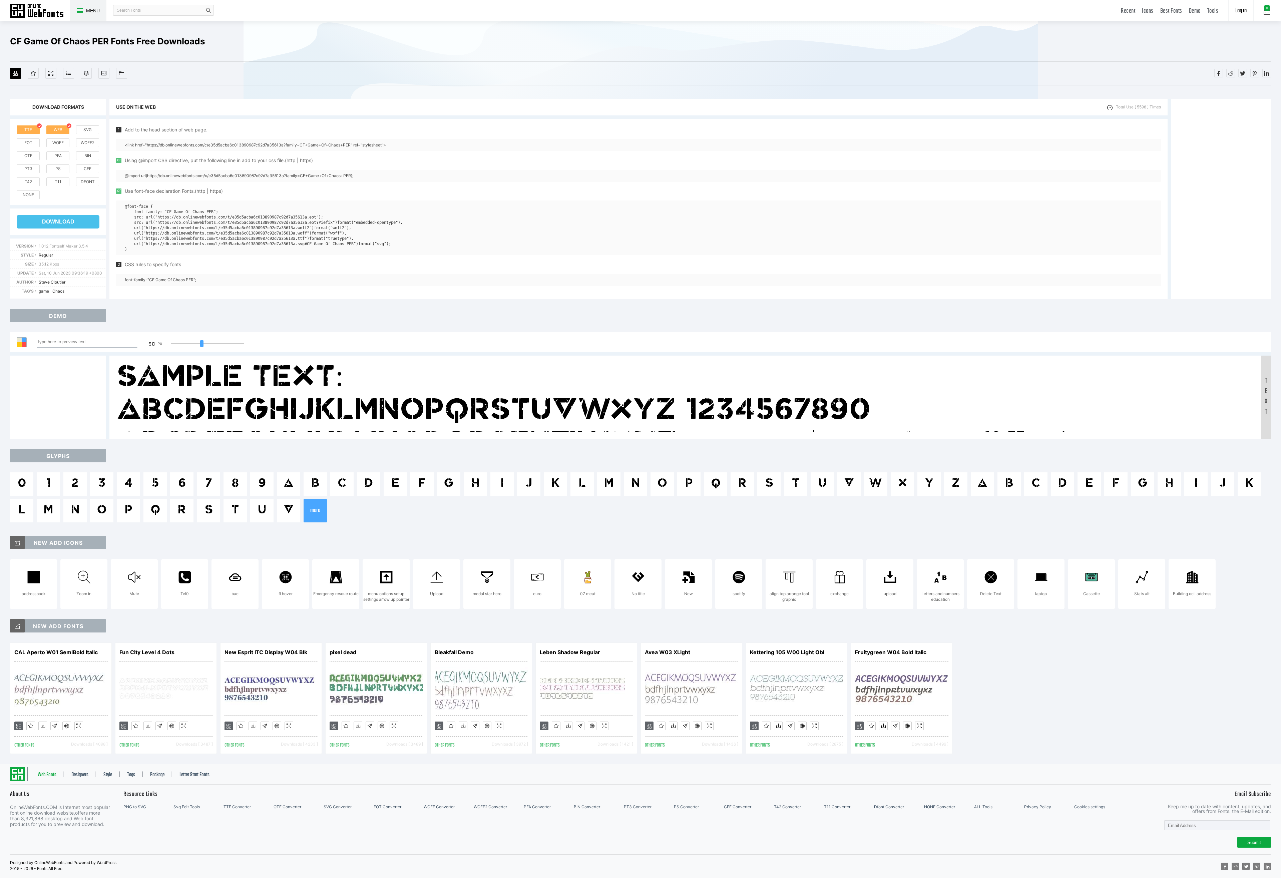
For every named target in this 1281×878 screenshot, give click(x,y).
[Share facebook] (1218, 73)
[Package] (86, 73)
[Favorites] (33, 73)
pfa (58, 155)
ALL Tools (983, 806)
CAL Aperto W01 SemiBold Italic (56, 652)
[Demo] (50, 73)
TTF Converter (237, 806)
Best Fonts (1171, 11)
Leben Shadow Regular (570, 652)
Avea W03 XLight (667, 652)
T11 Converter (837, 806)
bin (87, 155)
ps (58, 168)
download (58, 222)
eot (28, 142)
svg (87, 129)
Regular (46, 255)
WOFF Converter (439, 806)
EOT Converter (387, 806)
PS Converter (686, 806)
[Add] (15, 73)
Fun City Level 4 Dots (146, 652)
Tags (131, 775)
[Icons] (103, 73)
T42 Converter (787, 806)
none (28, 194)
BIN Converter (587, 806)
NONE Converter (939, 806)
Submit (1254, 842)
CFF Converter (737, 806)
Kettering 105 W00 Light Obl (787, 652)
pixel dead (343, 652)
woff (58, 142)
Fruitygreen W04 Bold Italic (890, 652)
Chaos (58, 291)
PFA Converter (537, 806)
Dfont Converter (889, 806)
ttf (28, 129)
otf (28, 155)
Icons (1148, 11)
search (208, 10)
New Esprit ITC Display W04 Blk (266, 652)
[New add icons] (17, 542)
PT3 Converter (638, 806)
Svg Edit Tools (186, 806)
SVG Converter (338, 806)
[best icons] (17, 625)
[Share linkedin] (1266, 73)
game (44, 291)
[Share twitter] (1242, 73)
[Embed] (66, 726)
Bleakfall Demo (454, 652)
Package (157, 775)
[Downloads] (42, 726)
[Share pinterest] (1254, 73)
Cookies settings (1089, 806)
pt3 (28, 168)
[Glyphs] (68, 73)
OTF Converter (287, 806)
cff (87, 168)
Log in (1241, 11)
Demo (1195, 11)
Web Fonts (47, 775)
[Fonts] (121, 73)
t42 (28, 181)
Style (107, 775)
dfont (88, 181)
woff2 (87, 142)
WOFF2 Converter (490, 806)
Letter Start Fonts (194, 775)
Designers (79, 775)
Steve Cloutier (52, 282)
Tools (1213, 11)
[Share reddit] (1230, 73)
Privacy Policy (1037, 806)
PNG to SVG (134, 806)
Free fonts (40, 11)
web (58, 129)
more (315, 510)
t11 (58, 181)
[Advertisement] (1221, 199)
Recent (1128, 11)
